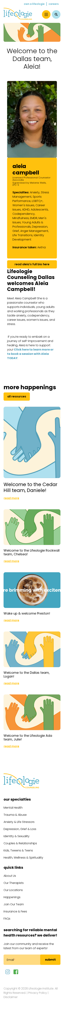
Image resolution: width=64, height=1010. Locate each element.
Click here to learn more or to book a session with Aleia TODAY (30, 353)
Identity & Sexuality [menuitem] (17, 836)
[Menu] (46, 14)
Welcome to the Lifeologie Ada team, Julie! (28, 737)
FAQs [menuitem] (7, 919)
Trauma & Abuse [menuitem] (15, 815)
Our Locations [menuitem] (13, 890)
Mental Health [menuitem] (13, 808)
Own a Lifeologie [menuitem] (34, 4)
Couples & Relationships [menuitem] (20, 843)
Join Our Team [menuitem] (14, 904)
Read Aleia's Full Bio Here (32, 264)
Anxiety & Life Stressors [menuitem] (19, 822)
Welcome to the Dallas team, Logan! (27, 674)
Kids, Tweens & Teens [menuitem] (18, 850)
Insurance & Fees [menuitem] (15, 911)
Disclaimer (11, 997)
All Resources (16, 396)
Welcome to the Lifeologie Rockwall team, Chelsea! (32, 552)
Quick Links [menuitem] (13, 867)
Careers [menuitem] (54, 4)
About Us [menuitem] (10, 876)
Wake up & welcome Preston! (27, 613)
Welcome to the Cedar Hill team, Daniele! (30, 487)
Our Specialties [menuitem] (17, 799)
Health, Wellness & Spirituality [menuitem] (23, 858)
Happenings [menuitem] (12, 897)
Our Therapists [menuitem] (14, 883)
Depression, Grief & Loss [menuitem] (20, 829)
